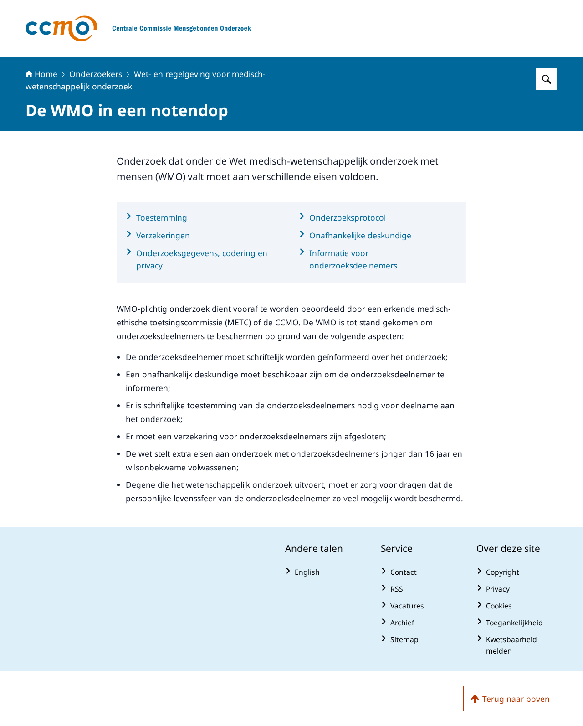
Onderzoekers (95, 73)
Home (46, 73)
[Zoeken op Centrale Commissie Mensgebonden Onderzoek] (546, 79)
